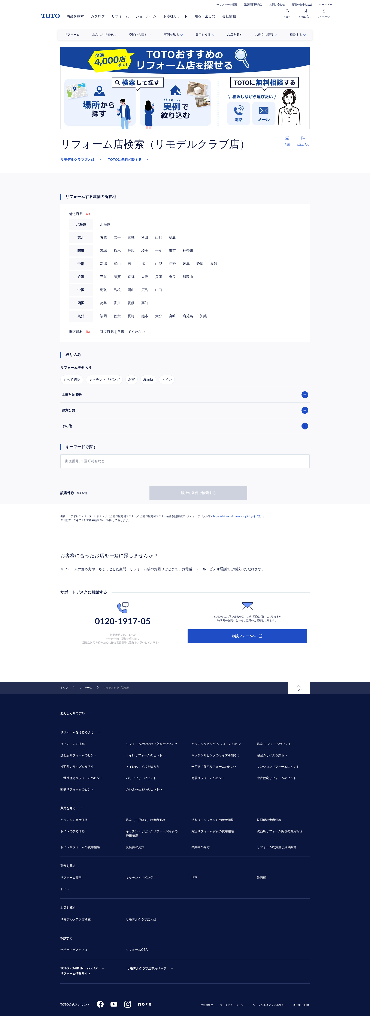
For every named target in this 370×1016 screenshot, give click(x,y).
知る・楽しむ (204, 16)
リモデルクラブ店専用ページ (146, 968)
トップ (64, 687)
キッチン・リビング (104, 379)
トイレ (167, 379)
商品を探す (75, 16)
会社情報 (229, 16)
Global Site (325, 4)
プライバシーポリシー (233, 1005)
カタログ (98, 16)
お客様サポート (175, 16)
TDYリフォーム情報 (225, 4)
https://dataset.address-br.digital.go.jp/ (235, 516)
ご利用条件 (206, 1005)
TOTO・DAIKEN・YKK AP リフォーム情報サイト (79, 971)
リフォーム (120, 16)
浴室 (131, 379)
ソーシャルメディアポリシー (270, 1005)
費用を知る (68, 808)
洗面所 (148, 379)
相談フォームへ (244, 636)
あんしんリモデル (72, 713)
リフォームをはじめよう (77, 732)
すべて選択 (72, 379)
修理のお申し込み (302, 4)
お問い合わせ (277, 4)
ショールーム (146, 16)
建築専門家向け (253, 4)
